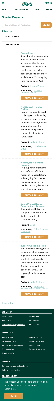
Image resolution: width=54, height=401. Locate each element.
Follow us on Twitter (11, 370)
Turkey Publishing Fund (33, 245)
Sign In (48, 3)
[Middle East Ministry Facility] (10, 110)
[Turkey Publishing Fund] (10, 249)
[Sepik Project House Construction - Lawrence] (10, 209)
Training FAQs (8, 353)
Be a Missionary (9, 341)
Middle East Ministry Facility (31, 107)
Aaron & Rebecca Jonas (31, 91)
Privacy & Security (37, 349)
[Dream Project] (10, 55)
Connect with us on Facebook (15, 366)
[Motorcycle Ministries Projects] (10, 166)
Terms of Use (34, 345)
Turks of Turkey (37, 141)
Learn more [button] (10, 389)
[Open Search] (3, 3)
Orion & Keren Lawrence (34, 230)
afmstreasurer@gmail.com (13, 324)
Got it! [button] (14, 396)
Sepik (32, 224)
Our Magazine (8, 349)
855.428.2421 (8, 320)
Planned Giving (35, 337)
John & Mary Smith (38, 288)
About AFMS (7, 337)
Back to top (7, 302)
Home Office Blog (36, 341)
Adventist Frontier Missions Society (27, 4)
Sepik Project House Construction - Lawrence (33, 205)
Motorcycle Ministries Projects (32, 163)
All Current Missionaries (12, 345)
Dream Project (28, 53)
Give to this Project (34, 98)
